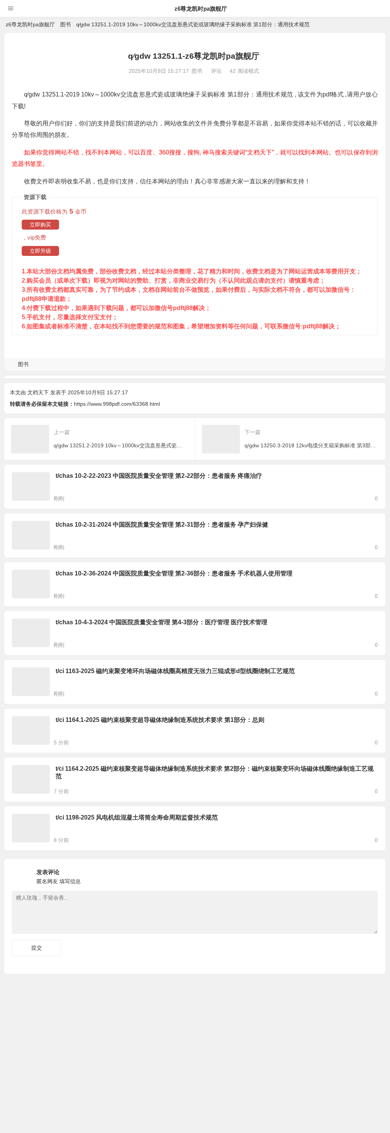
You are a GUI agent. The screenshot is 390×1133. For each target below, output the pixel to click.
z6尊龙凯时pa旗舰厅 (200, 8)
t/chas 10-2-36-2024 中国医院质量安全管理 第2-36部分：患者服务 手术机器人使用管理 (174, 573)
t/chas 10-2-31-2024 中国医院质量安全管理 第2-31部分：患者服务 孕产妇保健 (162, 524)
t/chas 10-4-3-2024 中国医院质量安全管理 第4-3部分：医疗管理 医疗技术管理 (161, 622)
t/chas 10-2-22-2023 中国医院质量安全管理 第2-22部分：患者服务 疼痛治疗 (159, 475)
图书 (65, 24)
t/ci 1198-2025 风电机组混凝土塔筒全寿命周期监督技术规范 (137, 817)
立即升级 (40, 251)
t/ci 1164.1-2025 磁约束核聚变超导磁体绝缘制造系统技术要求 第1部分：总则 (160, 720)
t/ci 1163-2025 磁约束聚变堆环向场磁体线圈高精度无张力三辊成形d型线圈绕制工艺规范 (175, 671)
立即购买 (40, 225)
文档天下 (38, 392)
